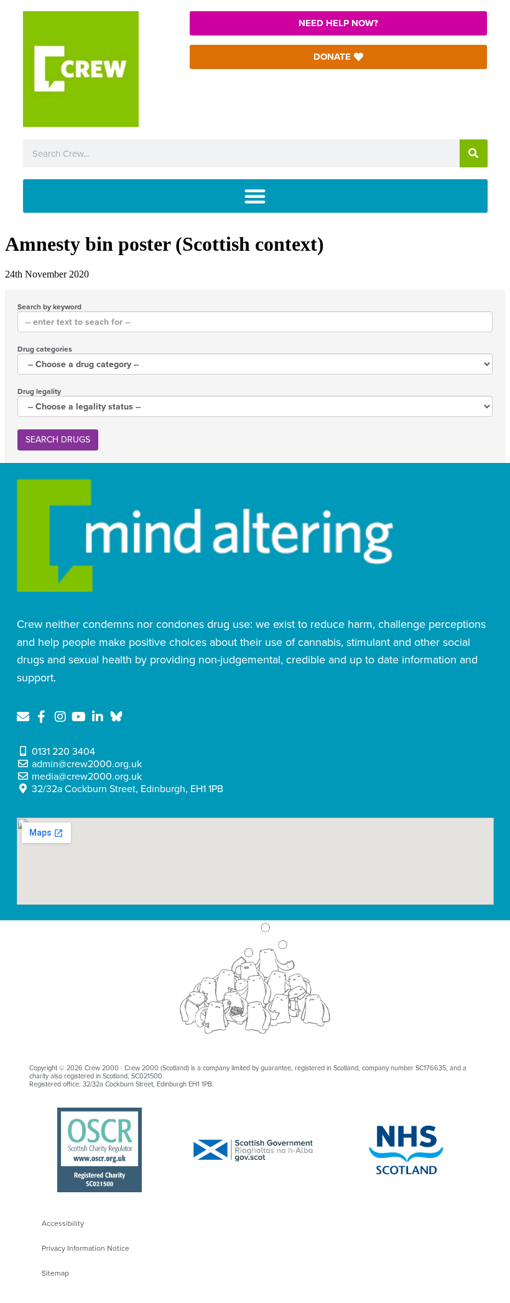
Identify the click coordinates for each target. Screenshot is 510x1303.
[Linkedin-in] (97, 717)
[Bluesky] (116, 717)
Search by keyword (49, 306)
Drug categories (44, 349)
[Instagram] (60, 717)
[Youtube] (79, 717)
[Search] (474, 153)
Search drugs (58, 439)
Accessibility (63, 1223)
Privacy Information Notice (85, 1248)
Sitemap (55, 1273)
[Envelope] (23, 717)
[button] (255, 196)
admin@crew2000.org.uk (87, 764)
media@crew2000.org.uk (87, 776)
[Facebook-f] (41, 717)
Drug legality (39, 391)
